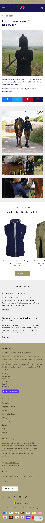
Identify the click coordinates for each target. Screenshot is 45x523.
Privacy (4, 418)
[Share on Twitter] (17, 99)
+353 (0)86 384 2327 (12, 463)
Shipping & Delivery (8, 407)
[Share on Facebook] (7, 99)
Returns (4, 410)
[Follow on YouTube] (20, 497)
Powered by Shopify (30, 508)
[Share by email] (38, 99)
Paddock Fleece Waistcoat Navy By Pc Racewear (15, 262)
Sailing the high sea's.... (15, 293)
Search (4, 425)
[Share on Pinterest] (28, 99)
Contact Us (6, 421)
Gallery (4, 432)
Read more (6, 310)
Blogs (4, 429)
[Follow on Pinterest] (15, 497)
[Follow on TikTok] (26, 497)
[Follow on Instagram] (9, 497)
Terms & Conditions (8, 414)
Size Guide (5, 403)
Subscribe (10, 489)
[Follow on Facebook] (3, 497)
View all (22, 273)
